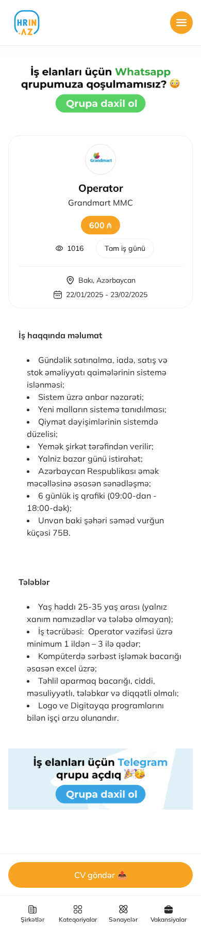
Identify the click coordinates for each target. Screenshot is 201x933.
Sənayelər (123, 919)
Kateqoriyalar (77, 919)
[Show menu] (181, 22)
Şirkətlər (32, 919)
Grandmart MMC (100, 202)
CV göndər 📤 (100, 875)
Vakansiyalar (168, 919)
